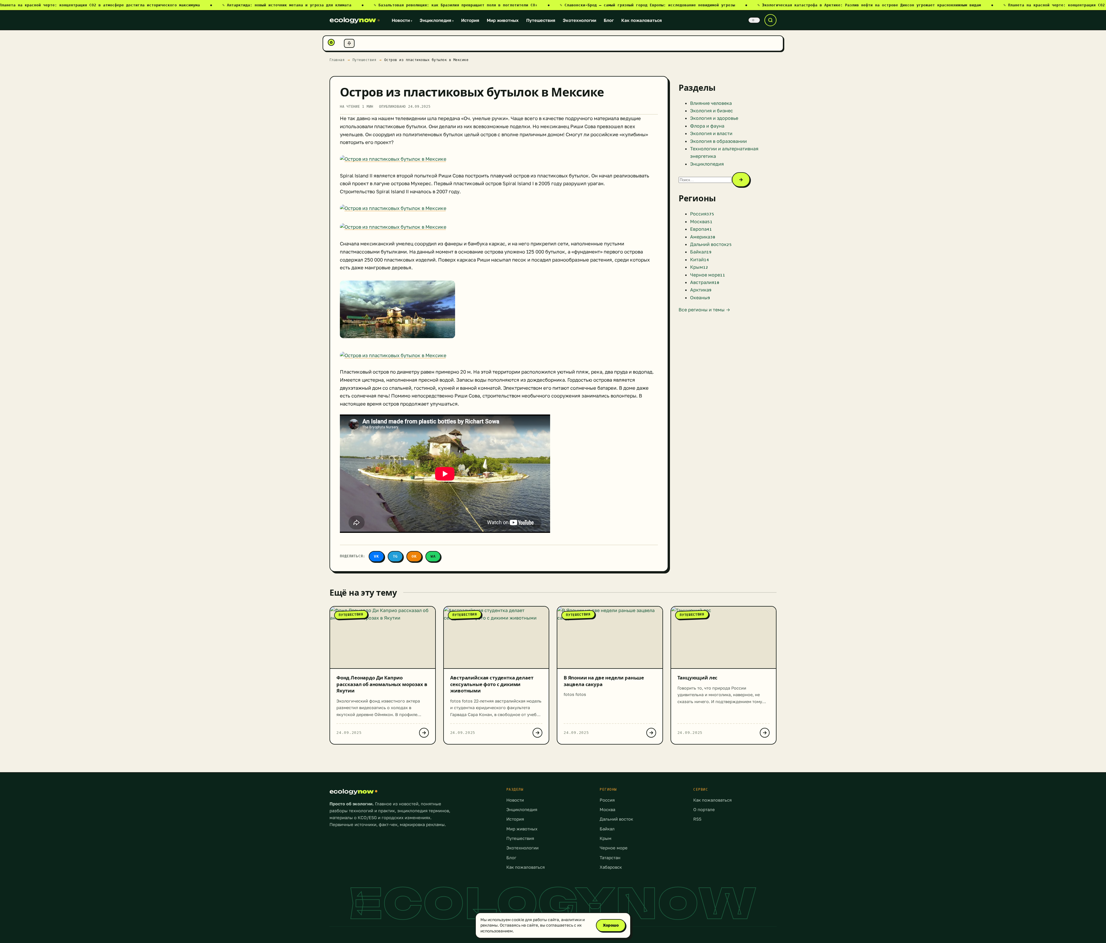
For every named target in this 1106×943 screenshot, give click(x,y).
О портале (704, 809)
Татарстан (610, 857)
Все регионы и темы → (704, 310)
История (470, 20)
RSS (697, 819)
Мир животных (503, 20)
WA (433, 556)
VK (376, 556)
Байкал (607, 828)
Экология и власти (711, 133)
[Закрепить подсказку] (349, 43)
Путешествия (540, 20)
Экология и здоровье (714, 118)
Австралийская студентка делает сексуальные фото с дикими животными (491, 684)
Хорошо (611, 925)
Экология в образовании (718, 141)
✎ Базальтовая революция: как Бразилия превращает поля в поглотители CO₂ (462, 5)
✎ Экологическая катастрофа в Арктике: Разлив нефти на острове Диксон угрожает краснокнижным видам (875, 5)
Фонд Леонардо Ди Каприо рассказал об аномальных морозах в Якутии (381, 684)
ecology (352, 20)
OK (414, 556)
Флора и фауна (707, 126)
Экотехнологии (579, 20)
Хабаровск (611, 867)
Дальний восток (616, 819)
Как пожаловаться (641, 20)
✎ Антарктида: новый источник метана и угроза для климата (292, 5)
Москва (607, 809)
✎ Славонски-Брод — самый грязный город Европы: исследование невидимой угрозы (653, 5)
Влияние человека (711, 103)
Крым (605, 838)
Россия (607, 800)
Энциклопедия (437, 20)
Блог (609, 20)
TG (395, 556)
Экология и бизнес (711, 110)
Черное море (614, 847)
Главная (337, 60)
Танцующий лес (697, 678)
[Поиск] (770, 20)
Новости (402, 20)
